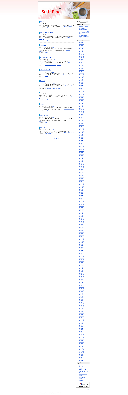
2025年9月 (81, 59)
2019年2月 (81, 180)
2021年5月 (81, 138)
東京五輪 (42, 127)
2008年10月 (81, 352)
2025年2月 (81, 70)
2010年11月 (81, 320)
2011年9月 (81, 308)
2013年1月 (81, 285)
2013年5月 (81, 280)
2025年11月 (81, 56)
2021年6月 (81, 137)
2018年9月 (81, 187)
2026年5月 (81, 47)
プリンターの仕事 (52, 65)
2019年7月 (81, 172)
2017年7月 (81, 209)
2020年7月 (81, 154)
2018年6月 (81, 192)
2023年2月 (81, 106)
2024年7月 (81, 80)
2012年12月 (81, 287)
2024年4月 (81, 85)
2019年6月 (81, 174)
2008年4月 (81, 360)
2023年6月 (81, 100)
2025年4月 (81, 67)
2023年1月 (81, 108)
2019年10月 (81, 167)
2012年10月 (81, 290)
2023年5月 (81, 102)
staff (53, 23)
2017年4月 (81, 213)
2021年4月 (81, 140)
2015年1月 (81, 255)
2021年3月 (81, 141)
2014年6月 (81, 265)
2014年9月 (81, 261)
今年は (42, 104)
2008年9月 (81, 354)
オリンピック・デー (45, 70)
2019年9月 (81, 169)
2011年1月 (81, 317)
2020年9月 (81, 151)
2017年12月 (81, 201)
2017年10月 (81, 204)
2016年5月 (81, 230)
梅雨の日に (43, 45)
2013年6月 (81, 279)
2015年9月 (81, 242)
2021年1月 (81, 144)
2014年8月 (81, 262)
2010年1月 (81, 332)
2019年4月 (81, 177)
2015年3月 (81, 251)
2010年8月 (81, 323)
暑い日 (42, 21)
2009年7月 (81, 342)
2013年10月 (81, 276)
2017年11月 (81, 203)
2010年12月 (81, 319)
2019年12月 (81, 164)
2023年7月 (81, 99)
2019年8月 (81, 170)
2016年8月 (81, 225)
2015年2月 (81, 253)
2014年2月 (81, 271)
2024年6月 (81, 82)
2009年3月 (81, 345)
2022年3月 (81, 123)
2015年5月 (81, 248)
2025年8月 (81, 60)
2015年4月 (81, 250)
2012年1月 (81, 302)
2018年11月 (81, 184)
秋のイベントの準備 (83, 26)
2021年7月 (81, 135)
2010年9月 (81, 322)
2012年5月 (81, 297)
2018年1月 (81, 199)
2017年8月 (81, 207)
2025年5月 (81, 65)
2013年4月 (81, 282)
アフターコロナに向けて (46, 32)
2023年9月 (81, 96)
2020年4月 (81, 158)
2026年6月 (81, 45)
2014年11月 (81, 258)
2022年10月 (81, 112)
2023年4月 (81, 103)
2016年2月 (81, 235)
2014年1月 (81, 273)
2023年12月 (81, 91)
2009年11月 (81, 336)
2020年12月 (81, 146)
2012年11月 (81, 288)
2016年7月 (81, 227)
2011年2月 (81, 316)
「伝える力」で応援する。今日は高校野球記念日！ (84, 32)
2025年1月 (81, 71)
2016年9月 (81, 224)
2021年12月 (81, 128)
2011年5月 (81, 313)
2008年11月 (81, 351)
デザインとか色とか (52, 88)
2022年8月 (81, 115)
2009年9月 (81, 339)
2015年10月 (81, 241)
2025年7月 (81, 62)
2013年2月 (81, 284)
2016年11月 (81, 221)
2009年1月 (81, 348)
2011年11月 (81, 305)
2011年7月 (81, 310)
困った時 (42, 81)
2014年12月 (81, 256)
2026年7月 (81, 44)
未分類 (46, 27)
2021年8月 (81, 134)
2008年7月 (81, 357)
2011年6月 (81, 311)
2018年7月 (81, 190)
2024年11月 (81, 74)
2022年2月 (81, 125)
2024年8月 (81, 79)
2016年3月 (81, 233)
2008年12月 (81, 349)
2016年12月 (81, 219)
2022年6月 (81, 118)
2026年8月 (81, 42)
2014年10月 (81, 259)
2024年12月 (81, 73)
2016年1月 (81, 236)
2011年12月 (81, 303)
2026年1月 (81, 53)
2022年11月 (81, 111)
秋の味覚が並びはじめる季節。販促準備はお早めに (84, 36)
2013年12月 (81, 274)
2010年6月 (81, 326)
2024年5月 (81, 83)
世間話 (46, 52)
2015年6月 (81, 247)
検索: (78, 21)
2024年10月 (81, 76)
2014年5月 (81, 267)
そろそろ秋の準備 (83, 29)
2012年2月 (81, 300)
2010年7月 (81, 325)
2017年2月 (81, 216)
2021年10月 (81, 131)
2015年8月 (81, 244)
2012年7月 (81, 294)
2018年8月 (81, 189)
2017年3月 (81, 215)
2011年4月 (81, 314)
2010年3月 (81, 329)
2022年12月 (81, 109)
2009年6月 (81, 343)
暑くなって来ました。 (46, 57)
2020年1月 (81, 163)
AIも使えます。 (82, 28)
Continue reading (69, 26)
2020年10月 (81, 149)
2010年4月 (81, 328)
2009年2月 (81, 346)
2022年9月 (81, 114)
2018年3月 (81, 196)
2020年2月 (81, 161)
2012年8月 (81, 293)
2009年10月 (81, 337)
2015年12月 (81, 238)
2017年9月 (81, 206)
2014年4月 (81, 268)
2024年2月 (81, 88)
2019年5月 (81, 175)
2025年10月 (81, 57)
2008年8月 (81, 355)
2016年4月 (81, 232)
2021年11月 (81, 129)
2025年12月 (81, 54)
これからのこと (44, 115)
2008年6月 (81, 358)
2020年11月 (81, 148)
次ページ (56, 138)
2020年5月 (81, 157)
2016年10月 (81, 222)
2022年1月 (81, 126)
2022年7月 (81, 117)
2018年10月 (81, 186)
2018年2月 (81, 198)
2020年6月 (81, 155)
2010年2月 (81, 331)
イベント (81, 365)
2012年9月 (81, 291)
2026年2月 (81, 51)
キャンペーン (82, 366)
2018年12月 (81, 183)
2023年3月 (81, 105)
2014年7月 (81, 264)
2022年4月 (81, 122)
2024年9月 (81, 77)
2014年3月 (81, 270)
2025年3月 (81, 68)
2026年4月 (81, 48)
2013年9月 (81, 277)
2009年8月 (81, 340)
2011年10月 (81, 306)
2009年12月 (81, 334)
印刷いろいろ (82, 377)
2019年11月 (81, 166)
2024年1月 (81, 89)
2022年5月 (81, 120)
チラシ (46, 65)
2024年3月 (81, 86)
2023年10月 (81, 94)
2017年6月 (81, 210)
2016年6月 (81, 229)
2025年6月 (81, 63)
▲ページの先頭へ (86, 389)
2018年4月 (81, 195)
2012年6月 (81, 296)
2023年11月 (81, 93)
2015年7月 (81, 245)
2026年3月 (81, 50)
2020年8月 (81, 152)
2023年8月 (81, 97)
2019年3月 (81, 178)
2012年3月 (81, 299)
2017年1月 (81, 218)
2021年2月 (81, 143)
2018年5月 (81, 193)
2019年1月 (81, 181)
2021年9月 (81, 132)
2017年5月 (81, 212)
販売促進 (59, 65)
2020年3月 (81, 160)
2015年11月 (81, 239)
